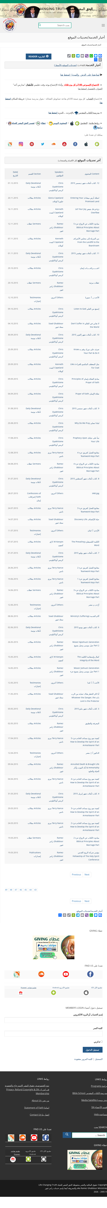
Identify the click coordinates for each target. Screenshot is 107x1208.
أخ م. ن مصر (94, 604)
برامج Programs (99, 1086)
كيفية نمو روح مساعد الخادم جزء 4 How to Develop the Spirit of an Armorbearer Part (84, 782)
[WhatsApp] (91, 55)
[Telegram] (78, 55)
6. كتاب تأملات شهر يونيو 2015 (86, 627)
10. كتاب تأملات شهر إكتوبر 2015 (85, 334)
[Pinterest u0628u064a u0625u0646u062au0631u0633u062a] (79, 1)
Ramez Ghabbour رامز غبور (56, 227)
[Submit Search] (40, 25)
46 (21, 889)
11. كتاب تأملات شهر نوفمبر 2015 (85, 253)
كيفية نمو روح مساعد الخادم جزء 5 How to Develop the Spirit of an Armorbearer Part (84, 742)
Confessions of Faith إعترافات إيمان (34, 497)
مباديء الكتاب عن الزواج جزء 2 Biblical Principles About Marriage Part (86, 841)
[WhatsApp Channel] (83, 1)
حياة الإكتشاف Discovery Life (86, 519)
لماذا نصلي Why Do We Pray (87, 423)
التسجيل (99, 1059)
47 (16, 889)
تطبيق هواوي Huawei (28, 987)
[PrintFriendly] (73, 55)
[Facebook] (100, 55)
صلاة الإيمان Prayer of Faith (87, 393)
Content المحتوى (92, 173)
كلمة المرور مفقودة (83, 1059)
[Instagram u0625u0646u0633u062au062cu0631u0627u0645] (87, 1)
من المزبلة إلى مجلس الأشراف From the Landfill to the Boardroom (86, 242)
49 (6, 889)
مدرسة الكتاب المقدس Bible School (89, 1093)
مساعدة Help (100, 1114)
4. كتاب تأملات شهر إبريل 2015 (86, 793)
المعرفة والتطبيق (92, 723)
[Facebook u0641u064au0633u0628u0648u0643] (103, 1)
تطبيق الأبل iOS (96, 987)
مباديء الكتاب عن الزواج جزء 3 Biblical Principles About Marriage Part (86, 593)
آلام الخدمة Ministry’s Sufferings (84, 616)
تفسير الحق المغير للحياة (23, 123)
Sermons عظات (34, 223)
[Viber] (87, 55)
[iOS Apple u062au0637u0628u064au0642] (70, 1)
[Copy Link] (69, 55)
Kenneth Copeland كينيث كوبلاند (56, 212)
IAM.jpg (95, 493)
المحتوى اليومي (60, 123)
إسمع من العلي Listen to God (86, 308)
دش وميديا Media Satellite (94, 1100)
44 (30, 889)
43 (35, 889)
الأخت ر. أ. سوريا (92, 297)
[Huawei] (67, 1)
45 (26, 889)
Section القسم (34, 173)
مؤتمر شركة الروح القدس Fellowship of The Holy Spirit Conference (86, 856)
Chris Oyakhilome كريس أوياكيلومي (56, 186)
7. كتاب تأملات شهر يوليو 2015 (86, 553)
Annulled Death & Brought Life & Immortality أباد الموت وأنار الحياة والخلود (85, 767)
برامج (99, 127)
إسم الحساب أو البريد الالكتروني (88, 1014)
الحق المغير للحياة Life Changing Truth (61, 9)
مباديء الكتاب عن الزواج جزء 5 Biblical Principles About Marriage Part (86, 227)
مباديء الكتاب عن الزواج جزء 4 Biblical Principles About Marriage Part (86, 467)
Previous (76, 874)
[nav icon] (103, 25)
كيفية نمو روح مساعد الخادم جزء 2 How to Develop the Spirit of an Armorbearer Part (84, 826)
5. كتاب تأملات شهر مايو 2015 (86, 708)
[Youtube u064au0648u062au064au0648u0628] (99, 1)
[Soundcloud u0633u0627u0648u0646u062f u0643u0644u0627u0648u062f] (95, 1)
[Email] (82, 55)
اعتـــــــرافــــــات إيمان (89, 268)
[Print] (100, 59)
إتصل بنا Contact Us (39, 1114)
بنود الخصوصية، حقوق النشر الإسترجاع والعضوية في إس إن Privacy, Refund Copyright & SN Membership (27, 1089)
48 (11, 889)
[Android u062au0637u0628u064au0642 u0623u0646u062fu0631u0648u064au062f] (74, 1)
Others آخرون (57, 297)
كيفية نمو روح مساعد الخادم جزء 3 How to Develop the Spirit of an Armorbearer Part (84, 812)
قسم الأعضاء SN (99, 1107)
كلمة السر (98, 1028)
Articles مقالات (34, 198)
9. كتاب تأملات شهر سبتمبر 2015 (85, 408)
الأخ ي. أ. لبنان (93, 530)
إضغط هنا (52, 112)
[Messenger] (95, 55)
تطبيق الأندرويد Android (61, 987)
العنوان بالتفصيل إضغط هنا (90, 88)
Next (87, 874)
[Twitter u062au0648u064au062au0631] (91, 1)
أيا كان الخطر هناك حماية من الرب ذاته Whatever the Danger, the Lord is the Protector (85, 697)
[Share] (95, 59)
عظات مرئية (94, 282)
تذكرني (97, 1041)
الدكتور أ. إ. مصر (92, 753)
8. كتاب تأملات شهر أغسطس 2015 (84, 478)
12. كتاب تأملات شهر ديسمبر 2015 (85, 183)
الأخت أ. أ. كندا (93, 682)
